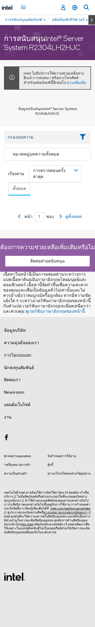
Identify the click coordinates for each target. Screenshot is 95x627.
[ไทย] (75, 7)
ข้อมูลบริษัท (15, 330)
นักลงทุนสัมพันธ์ (19, 367)
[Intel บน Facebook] (6, 438)
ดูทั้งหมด (73, 216)
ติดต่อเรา (12, 380)
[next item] (91, 20)
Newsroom (14, 392)
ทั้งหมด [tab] (19, 188)
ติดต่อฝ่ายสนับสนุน (47, 261)
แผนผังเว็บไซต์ (17, 404)
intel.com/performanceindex (70, 508)
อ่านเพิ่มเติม (76, 82)
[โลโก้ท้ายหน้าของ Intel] (14, 576)
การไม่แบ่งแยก (17, 355)
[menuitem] (69, 20)
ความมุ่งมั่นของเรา (21, 343)
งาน (7, 417)
